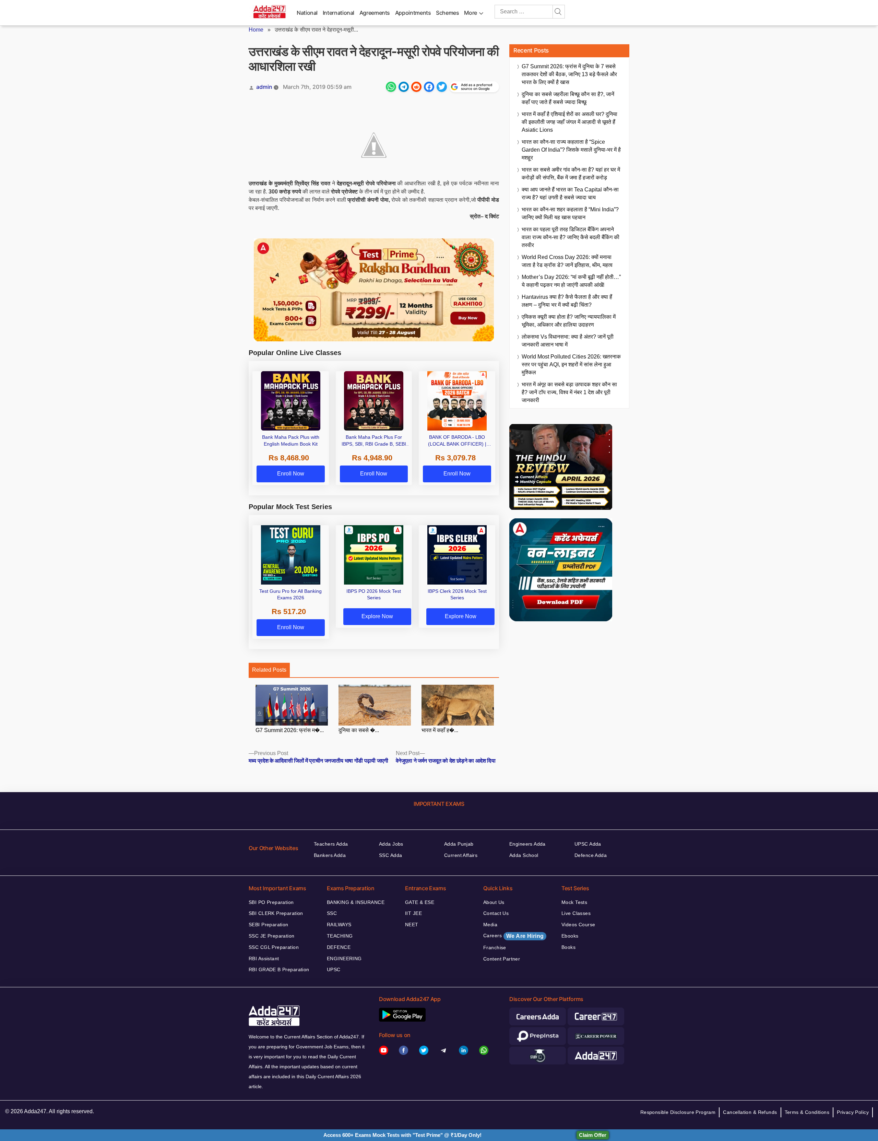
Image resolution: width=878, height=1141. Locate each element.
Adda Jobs (391, 844)
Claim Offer (592, 1135)
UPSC (334, 969)
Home (256, 30)
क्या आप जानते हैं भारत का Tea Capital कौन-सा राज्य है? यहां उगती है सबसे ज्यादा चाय (570, 193)
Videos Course (578, 924)
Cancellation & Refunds (750, 1112)
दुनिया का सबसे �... (359, 730)
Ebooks (570, 936)
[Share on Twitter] (442, 87)
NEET (411, 924)
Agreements (374, 12)
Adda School (523, 855)
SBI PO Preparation (271, 902)
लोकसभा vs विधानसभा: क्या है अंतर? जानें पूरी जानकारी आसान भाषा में (568, 341)
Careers (513, 936)
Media (490, 924)
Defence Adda (590, 855)
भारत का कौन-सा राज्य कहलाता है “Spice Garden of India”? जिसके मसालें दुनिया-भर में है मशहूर (571, 150)
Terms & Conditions (807, 1112)
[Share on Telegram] (404, 87)
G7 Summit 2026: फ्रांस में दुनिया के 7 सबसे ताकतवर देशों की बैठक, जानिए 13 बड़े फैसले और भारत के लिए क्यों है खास (569, 74)
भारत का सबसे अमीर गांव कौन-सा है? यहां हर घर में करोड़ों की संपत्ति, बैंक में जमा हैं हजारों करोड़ (571, 173)
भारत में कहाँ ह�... (440, 730)
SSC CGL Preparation (274, 947)
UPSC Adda (587, 844)
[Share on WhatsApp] (391, 87)
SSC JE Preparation (272, 936)
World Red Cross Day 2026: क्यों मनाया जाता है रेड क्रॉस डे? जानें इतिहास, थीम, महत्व (567, 261)
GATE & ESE (419, 902)
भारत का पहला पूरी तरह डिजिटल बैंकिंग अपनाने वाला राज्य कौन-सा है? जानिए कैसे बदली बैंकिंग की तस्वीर (570, 237)
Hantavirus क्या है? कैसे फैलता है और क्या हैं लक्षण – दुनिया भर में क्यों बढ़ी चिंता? (567, 301)
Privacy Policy (853, 1112)
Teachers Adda (331, 844)
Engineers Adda (527, 844)
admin (264, 86)
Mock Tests (574, 902)
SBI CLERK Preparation (276, 913)
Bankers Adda (330, 855)
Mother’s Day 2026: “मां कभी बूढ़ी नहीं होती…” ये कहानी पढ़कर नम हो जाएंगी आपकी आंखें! (571, 281)
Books (568, 947)
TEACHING (340, 936)
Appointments (413, 12)
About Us (493, 902)
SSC (332, 913)
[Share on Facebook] (429, 87)
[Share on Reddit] (416, 87)
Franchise (494, 947)
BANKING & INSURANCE (355, 902)
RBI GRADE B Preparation (279, 969)
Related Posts (269, 670)
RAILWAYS (339, 924)
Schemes (447, 12)
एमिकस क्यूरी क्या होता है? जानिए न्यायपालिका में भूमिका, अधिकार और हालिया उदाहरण (569, 321)
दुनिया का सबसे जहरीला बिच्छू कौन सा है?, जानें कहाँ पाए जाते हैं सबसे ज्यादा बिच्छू (568, 98)
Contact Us (496, 913)
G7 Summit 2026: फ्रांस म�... (290, 730)
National (307, 12)
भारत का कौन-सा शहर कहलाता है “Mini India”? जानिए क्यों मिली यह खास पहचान (570, 213)
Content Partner (501, 959)
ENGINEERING (344, 958)
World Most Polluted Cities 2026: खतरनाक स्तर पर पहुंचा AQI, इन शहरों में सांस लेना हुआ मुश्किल (571, 364)
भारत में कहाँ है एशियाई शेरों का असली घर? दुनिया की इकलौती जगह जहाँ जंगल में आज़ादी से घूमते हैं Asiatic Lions (569, 122)
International (338, 12)
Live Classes (576, 913)
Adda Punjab (459, 844)
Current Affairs (460, 855)
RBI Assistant (264, 958)
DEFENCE (339, 947)
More (470, 12)
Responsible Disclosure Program (678, 1112)
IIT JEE (413, 913)
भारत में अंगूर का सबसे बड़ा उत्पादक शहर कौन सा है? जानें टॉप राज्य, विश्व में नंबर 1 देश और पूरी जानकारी (569, 392)
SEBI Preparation (268, 924)
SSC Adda (390, 855)
